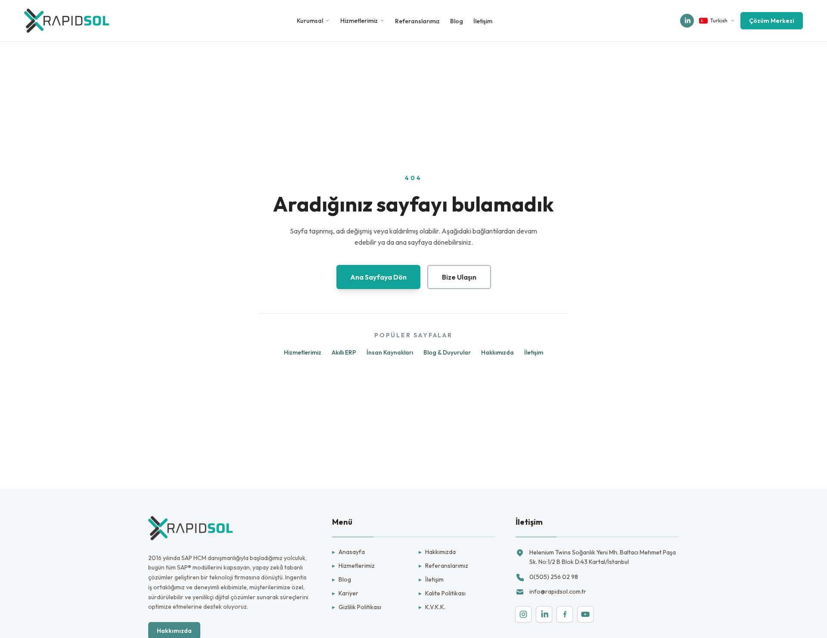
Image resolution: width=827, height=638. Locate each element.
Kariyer (345, 593)
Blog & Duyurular (447, 352)
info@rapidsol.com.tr (557, 591)
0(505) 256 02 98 (553, 577)
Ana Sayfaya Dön (378, 277)
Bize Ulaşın (459, 277)
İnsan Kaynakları (390, 352)
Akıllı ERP (344, 352)
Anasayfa (348, 552)
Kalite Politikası (442, 593)
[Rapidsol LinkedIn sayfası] (687, 21)
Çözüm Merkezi (771, 21)
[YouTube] (585, 614)
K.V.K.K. (432, 607)
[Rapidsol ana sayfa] (66, 20)
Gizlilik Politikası (356, 607)
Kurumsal (310, 21)
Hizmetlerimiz (359, 21)
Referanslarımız (417, 21)
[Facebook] (564, 614)
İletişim (482, 21)
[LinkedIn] (544, 614)
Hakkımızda (497, 352)
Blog (456, 21)
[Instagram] (523, 614)
